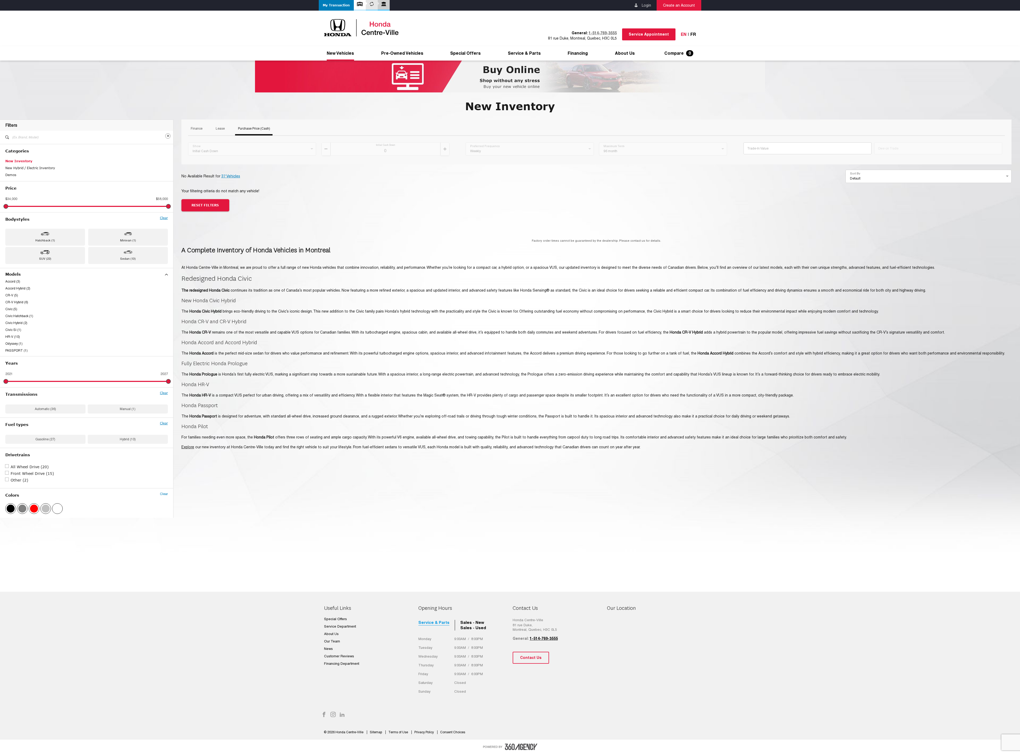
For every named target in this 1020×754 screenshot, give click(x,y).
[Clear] (168, 136)
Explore (187, 447)
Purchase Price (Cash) (254, 128)
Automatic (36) (45, 409)
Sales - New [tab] (472, 622)
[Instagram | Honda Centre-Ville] (333, 715)
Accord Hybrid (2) (17, 288)
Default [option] (855, 178)
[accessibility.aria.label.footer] (521, 747)
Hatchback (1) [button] (45, 240)
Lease (220, 128)
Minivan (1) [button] (128, 240)
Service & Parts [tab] (433, 622)
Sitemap (376, 732)
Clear (164, 218)
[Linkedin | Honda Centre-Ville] (342, 715)
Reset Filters (205, 205)
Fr (693, 34)
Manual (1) (127, 409)
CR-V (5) (11, 295)
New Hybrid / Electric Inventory (30, 168)
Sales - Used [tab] (473, 627)
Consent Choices (452, 732)
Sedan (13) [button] (128, 258)
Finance (196, 128)
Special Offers (465, 53)
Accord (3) (12, 281)
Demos (10, 175)
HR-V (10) (12, 336)
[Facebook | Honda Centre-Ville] (324, 715)
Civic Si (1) (13, 329)
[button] (336, 5)
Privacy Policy (424, 732)
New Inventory (18, 161)
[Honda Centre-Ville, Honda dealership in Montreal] (364, 27)
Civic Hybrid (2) (16, 323)
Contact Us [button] (531, 657)
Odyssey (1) (14, 343)
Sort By (855, 173)
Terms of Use (398, 732)
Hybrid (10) (128, 439)
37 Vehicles (230, 176)
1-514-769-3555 (603, 33)
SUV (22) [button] (45, 258)
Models (13, 274)
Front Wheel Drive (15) (32, 473)
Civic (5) (11, 309)
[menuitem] (340, 53)
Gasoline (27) (45, 439)
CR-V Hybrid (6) (16, 302)
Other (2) (19, 480)
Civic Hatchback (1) (19, 316)
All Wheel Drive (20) (30, 467)
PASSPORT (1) (16, 350)
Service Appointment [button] (649, 34)
